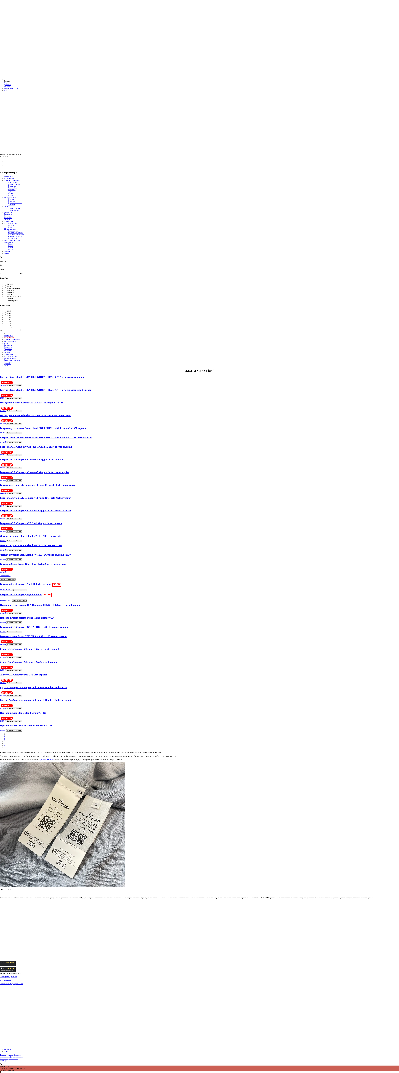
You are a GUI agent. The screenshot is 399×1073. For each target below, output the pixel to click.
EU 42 (9, 317)
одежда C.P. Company (47, 759)
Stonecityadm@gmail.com (8, 977)
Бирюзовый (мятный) (14, 288)
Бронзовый (11, 292)
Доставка (7, 85)
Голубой (10, 294)
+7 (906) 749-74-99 (6, 980)
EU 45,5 (9, 328)
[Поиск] (20, 330)
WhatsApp (10, 1055)
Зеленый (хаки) (12, 301)
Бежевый (10, 284)
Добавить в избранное (14, 385)
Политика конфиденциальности (11, 984)
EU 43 (9, 321)
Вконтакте (17, 1055)
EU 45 (9, 326)
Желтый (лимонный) (14, 296)
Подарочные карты (11, 88)
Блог (5, 90)
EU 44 (9, 323)
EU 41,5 (9, 315)
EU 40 (9, 311)
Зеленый (10, 299)
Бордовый (10, 290)
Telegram (3, 1055)
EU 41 (9, 313)
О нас (6, 83)
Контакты (7, 87)
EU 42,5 (9, 319)
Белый (9, 286)
